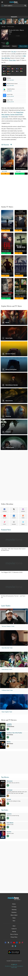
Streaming (14, 909)
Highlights (14, 16)
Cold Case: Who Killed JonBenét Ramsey (21, 296)
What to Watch (14, 915)
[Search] (25, 5)
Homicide (18, 273)
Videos (14, 918)
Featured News (6, 529)
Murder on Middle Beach (7, 228)
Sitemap (14, 931)
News (14, 920)
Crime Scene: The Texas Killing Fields (21, 251)
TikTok (4, 524)
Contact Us (14, 928)
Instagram (23, 511)
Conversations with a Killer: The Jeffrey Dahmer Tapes (7, 296)
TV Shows (14, 906)
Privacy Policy (14, 937)
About (14, 926)
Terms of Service (14, 934)
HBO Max (7, 58)
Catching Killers (5, 273)
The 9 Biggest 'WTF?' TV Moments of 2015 (11, 572)
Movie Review (10, 734)
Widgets (23, 524)
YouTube (4, 517)
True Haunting (19, 228)
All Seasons (5, 144)
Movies (14, 904)
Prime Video (12, 60)
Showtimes (14, 912)
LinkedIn (13, 517)
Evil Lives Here (5, 251)
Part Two (4, 168)
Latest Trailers (5, 605)
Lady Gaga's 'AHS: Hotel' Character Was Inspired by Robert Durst (13, 549)
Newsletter (14, 524)
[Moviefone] (14, 2)
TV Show (18, 35)
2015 (10, 33)
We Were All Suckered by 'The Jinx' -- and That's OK (13, 596)
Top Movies (5, 777)
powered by (4, 66)
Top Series (4, 810)
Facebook (5, 511)
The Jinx (3, 26)
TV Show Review (10, 726)
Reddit (23, 517)
